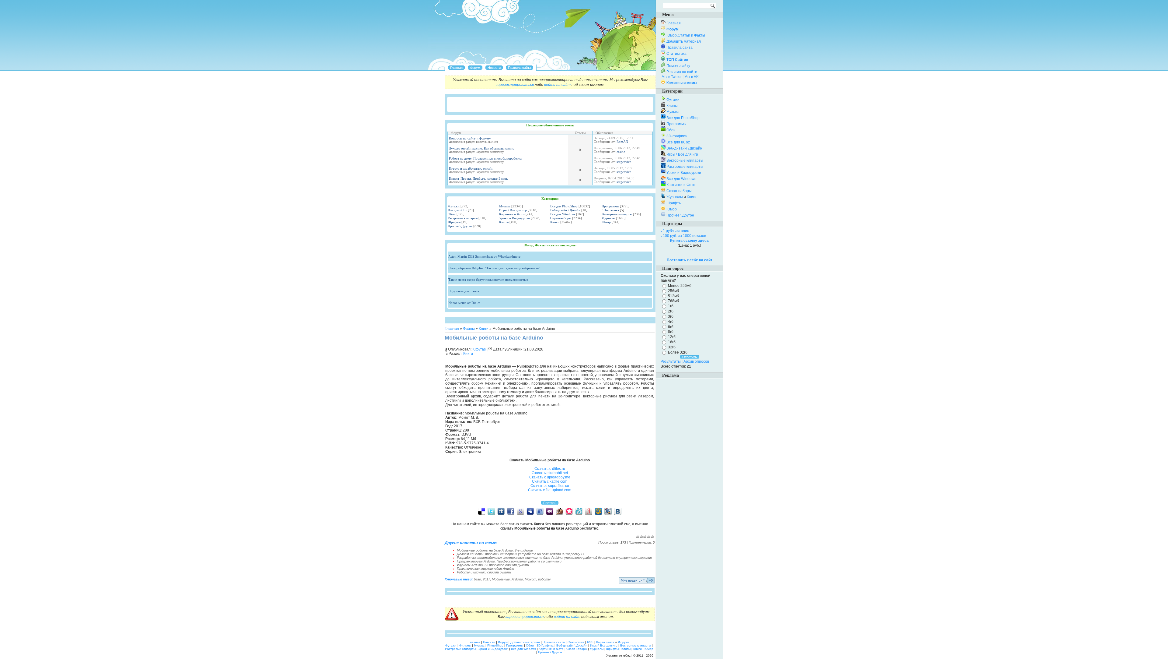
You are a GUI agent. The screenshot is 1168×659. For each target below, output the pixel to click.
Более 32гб (677, 352)
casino (621, 151)
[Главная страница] (456, 67)
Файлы (469, 328)
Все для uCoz (457, 210)
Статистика (676, 53)
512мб (673, 296)
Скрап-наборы (560, 218)
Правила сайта (679, 47)
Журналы (608, 218)
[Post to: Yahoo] (549, 511)
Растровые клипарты (463, 218)
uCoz (627, 655)
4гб (670, 321)
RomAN (622, 141)
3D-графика (610, 210)
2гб (670, 311)
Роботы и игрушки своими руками (484, 572)
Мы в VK (691, 77)
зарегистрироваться (515, 85)
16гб (672, 342)
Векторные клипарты (617, 214)
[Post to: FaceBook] (511, 511)
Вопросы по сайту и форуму (470, 138)
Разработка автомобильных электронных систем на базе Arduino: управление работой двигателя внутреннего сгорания (554, 557)
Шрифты (454, 222)
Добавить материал (683, 41)
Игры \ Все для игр (513, 210)
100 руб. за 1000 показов (684, 236)
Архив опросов (696, 361)
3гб (670, 316)
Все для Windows (562, 214)
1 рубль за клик (676, 231)
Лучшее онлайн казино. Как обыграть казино (481, 148)
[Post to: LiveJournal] (608, 511)
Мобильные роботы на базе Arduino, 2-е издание (495, 550)
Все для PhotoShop (564, 206)
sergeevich (624, 162)
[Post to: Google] (520, 511)
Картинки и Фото (512, 214)
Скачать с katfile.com (549, 481)
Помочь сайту (678, 66)
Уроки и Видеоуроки (514, 218)
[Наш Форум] (475, 67)
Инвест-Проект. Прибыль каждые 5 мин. (478, 178)
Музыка (504, 206)
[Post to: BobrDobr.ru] (559, 511)
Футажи (454, 206)
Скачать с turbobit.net (550, 473)
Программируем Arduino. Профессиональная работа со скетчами (509, 561)
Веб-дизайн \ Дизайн (565, 210)
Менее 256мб (679, 286)
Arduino (517, 579)
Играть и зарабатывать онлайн (471, 168)
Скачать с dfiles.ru (549, 469)
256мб (673, 291)
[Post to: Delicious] (481, 511)
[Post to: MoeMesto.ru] (579, 511)
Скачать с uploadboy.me (549, 477)
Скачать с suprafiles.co (549, 486)
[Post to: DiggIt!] (501, 511)
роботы (544, 579)
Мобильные (501, 579)
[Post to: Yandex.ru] (588, 511)
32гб (672, 347)
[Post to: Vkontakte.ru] (618, 511)
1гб (670, 306)
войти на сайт (557, 85)
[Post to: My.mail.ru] (598, 511)
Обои (452, 214)
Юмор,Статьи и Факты (685, 35)
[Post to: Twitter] (491, 511)
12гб (672, 337)
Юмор (606, 222)
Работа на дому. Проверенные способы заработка (485, 158)
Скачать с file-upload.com (549, 490)
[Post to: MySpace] (530, 511)
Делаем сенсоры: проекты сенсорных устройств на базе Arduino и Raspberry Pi (520, 554)
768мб (673, 301)
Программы (610, 206)
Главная (452, 328)
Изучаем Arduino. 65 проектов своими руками (493, 565)
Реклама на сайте (681, 72)
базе (477, 579)
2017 (486, 579)
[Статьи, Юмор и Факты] (494, 67)
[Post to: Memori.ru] (569, 511)
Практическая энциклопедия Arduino (485, 568)
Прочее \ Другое (460, 226)
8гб (670, 332)
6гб (670, 326)
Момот (530, 579)
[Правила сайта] (519, 67)
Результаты (671, 361)
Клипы (504, 222)
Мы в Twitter (672, 77)
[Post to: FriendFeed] (540, 511)
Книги (554, 222)
